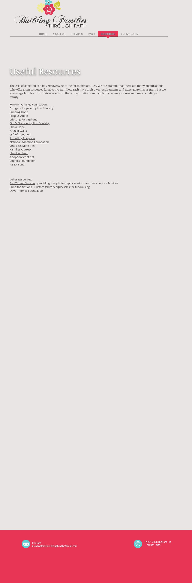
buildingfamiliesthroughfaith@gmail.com (54, 546)
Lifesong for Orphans (23, 119)
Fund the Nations (21, 187)
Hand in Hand (19, 153)
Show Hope (17, 127)
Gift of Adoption (20, 134)
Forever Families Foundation (28, 104)
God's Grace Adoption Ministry (30, 123)
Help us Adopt (19, 115)
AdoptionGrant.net (22, 157)
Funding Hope (19, 112)
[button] (59, 35)
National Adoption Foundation (29, 142)
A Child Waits (18, 130)
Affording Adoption (22, 138)
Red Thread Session (22, 183)
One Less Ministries (22, 145)
